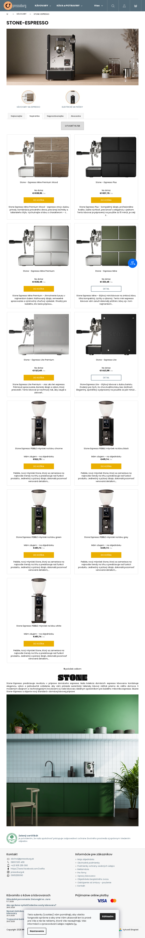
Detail (106, 288)
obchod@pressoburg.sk (22, 858)
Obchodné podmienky (88, 862)
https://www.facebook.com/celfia (28, 868)
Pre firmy (81, 872)
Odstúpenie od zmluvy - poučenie (94, 882)
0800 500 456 (17, 862)
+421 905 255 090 (19, 865)
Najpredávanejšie (55, 116)
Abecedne (76, 116)
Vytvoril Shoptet (130, 929)
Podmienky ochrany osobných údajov (96, 866)
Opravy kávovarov (86, 875)
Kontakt (81, 885)
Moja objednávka (85, 859)
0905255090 (17, 875)
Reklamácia (83, 869)
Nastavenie (37, 931)
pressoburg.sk (17, 872)
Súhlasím (107, 916)
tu (75, 924)
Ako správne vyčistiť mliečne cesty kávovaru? (31, 905)
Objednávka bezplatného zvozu (93, 879)
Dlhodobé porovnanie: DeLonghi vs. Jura (28, 899)
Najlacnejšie (16, 116)
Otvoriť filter (72, 125)
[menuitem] (43, 5)
